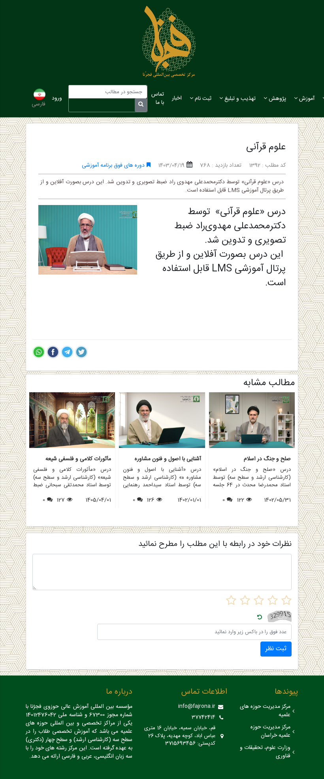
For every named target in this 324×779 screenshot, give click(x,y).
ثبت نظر (276, 649)
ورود (57, 98)
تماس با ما (157, 98)
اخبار (177, 98)
